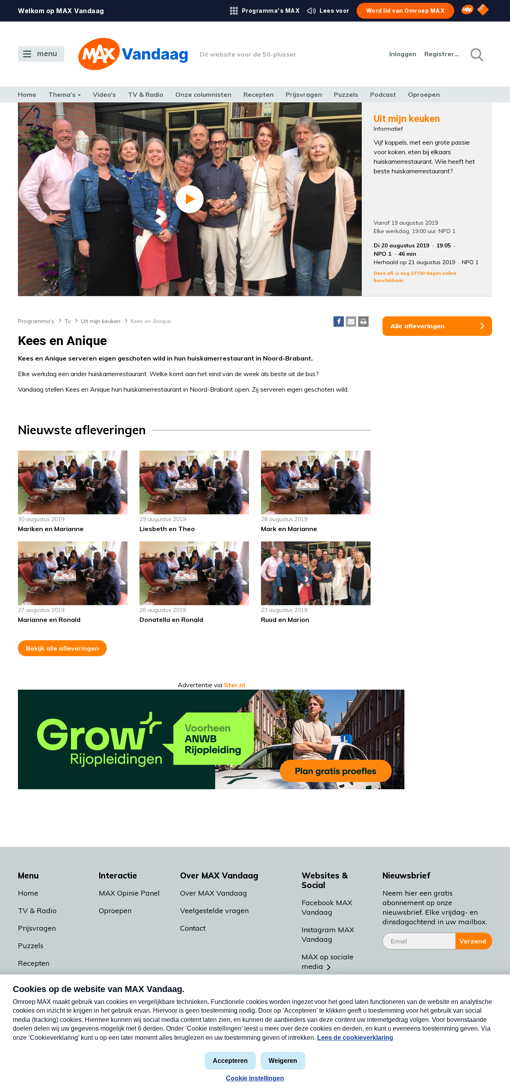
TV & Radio (145, 94)
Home (27, 94)
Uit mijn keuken (100, 321)
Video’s (104, 94)
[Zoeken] (476, 54)
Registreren (442, 54)
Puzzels (346, 94)
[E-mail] (351, 321)
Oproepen (424, 94)
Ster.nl (234, 685)
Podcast (383, 94)
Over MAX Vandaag (213, 893)
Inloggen (402, 54)
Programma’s (36, 321)
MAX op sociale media (327, 961)
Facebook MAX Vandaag (327, 907)
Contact (193, 928)
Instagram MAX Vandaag (328, 934)
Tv (68, 321)
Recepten (258, 94)
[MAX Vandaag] (133, 54)
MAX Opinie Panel (129, 893)
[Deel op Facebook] (338, 321)
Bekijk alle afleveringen (62, 648)
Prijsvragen (304, 94)
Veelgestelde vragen (214, 910)
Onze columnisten (203, 94)
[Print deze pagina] (363, 321)
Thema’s (62, 94)
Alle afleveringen (417, 326)
